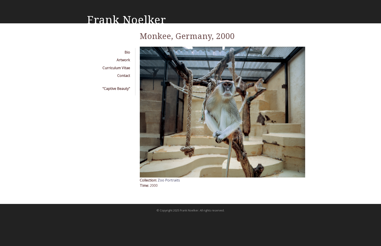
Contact (123, 75)
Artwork (123, 59)
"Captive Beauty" (116, 88)
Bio (127, 52)
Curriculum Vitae (116, 67)
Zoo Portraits (169, 180)
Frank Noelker (126, 19)
